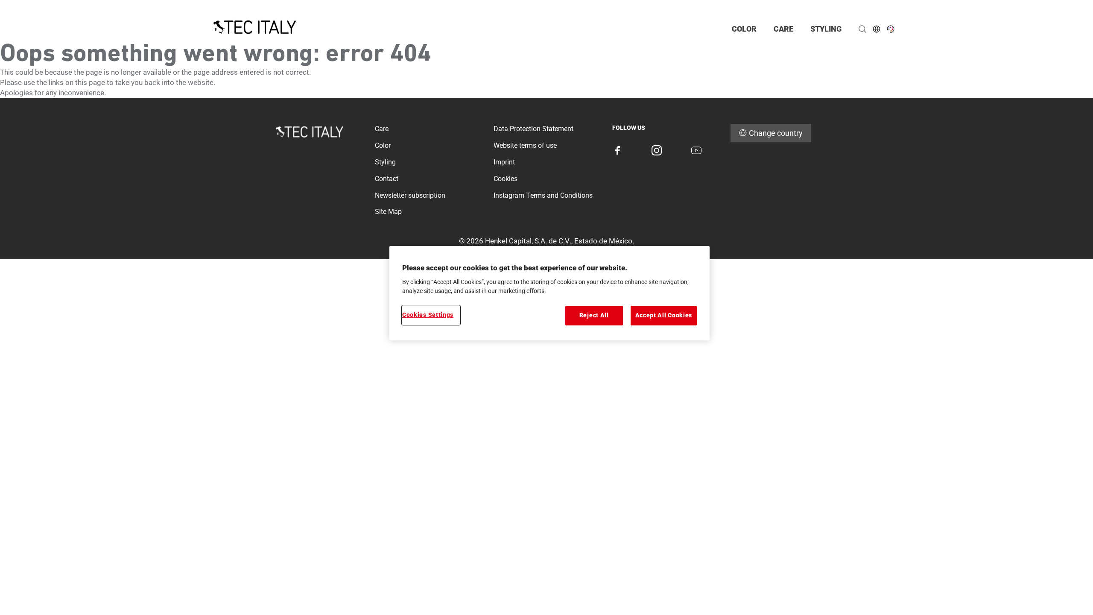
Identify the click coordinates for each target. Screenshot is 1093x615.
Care (382, 129)
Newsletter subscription (410, 195)
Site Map (388, 212)
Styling (385, 162)
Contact (386, 179)
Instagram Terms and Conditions (543, 195)
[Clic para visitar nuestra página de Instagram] (657, 150)
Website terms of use (525, 145)
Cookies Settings (427, 314)
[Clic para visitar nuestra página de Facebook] (617, 150)
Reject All (594, 315)
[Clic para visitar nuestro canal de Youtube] (696, 150)
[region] (549, 293)
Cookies (505, 179)
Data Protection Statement (533, 129)
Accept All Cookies (663, 315)
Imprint (504, 162)
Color (383, 145)
